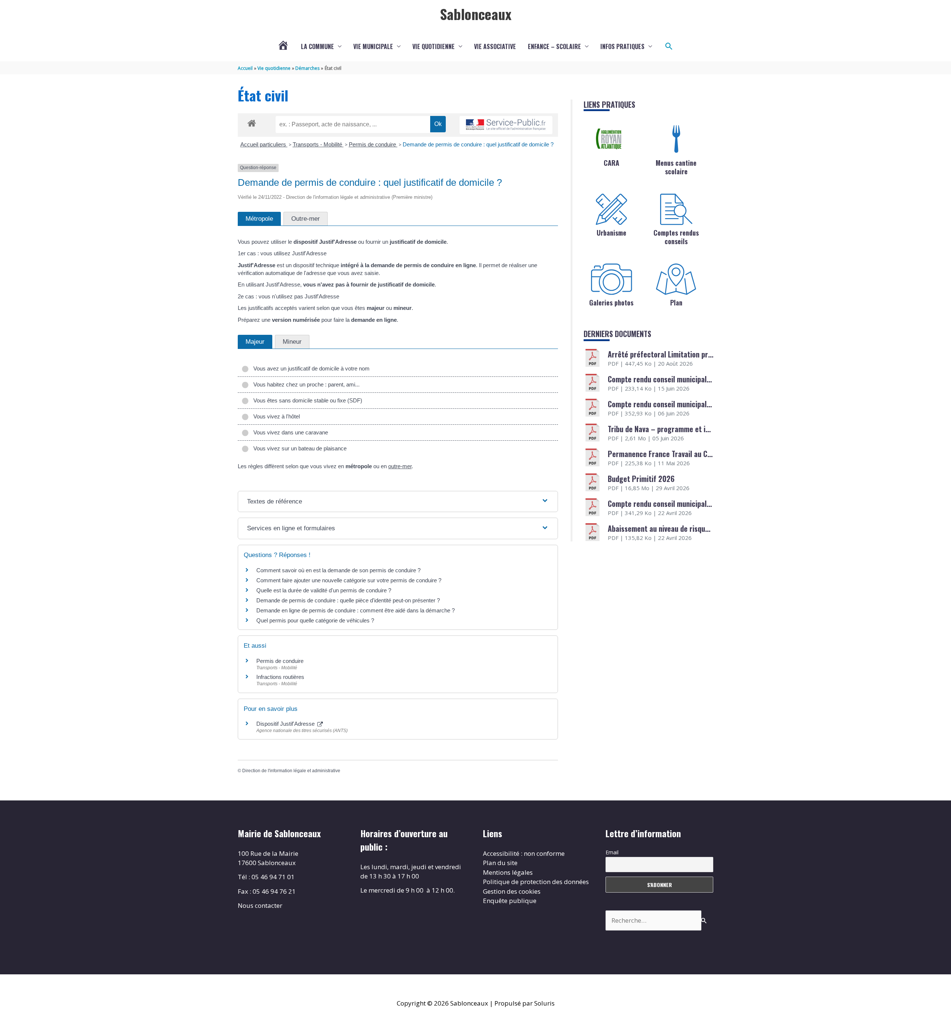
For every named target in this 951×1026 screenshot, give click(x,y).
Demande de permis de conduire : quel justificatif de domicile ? (478, 144)
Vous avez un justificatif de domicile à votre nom (310, 368)
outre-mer (400, 466)
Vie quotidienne (433, 46)
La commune (317, 46)
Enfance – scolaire (554, 46)
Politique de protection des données (536, 881)
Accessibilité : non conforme (524, 853)
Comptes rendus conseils (676, 237)
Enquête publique (509, 900)
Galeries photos (611, 302)
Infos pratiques (622, 46)
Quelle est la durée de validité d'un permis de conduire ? (323, 590)
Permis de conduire (373, 144)
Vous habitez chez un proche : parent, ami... (305, 384)
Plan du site (500, 862)
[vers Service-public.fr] (506, 125)
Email (612, 852)
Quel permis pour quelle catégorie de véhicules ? (315, 620)
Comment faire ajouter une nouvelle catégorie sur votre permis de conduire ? (348, 580)
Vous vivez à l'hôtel (275, 416)
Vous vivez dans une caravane (289, 432)
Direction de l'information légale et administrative (291, 770)
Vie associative (495, 46)
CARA (611, 163)
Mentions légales (508, 872)
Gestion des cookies (512, 891)
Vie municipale (373, 46)
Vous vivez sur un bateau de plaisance (298, 448)
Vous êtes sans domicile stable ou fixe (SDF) (306, 400)
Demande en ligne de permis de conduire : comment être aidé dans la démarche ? (355, 610)
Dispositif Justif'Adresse (286, 724)
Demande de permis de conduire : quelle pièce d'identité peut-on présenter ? (348, 600)
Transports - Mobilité (318, 144)
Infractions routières (280, 677)
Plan (676, 302)
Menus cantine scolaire (676, 167)
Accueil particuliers (264, 144)
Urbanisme (611, 232)
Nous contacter (260, 905)
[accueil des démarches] (251, 122)
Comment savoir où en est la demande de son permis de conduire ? (338, 570)
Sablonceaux (476, 13)
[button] (669, 46)
